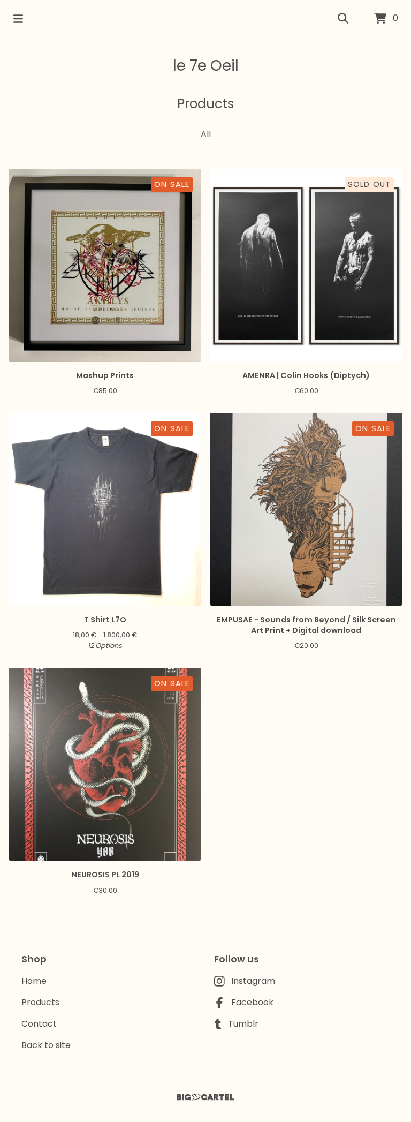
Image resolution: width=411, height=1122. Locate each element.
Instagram (253, 981)
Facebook (252, 1002)
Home (34, 981)
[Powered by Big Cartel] (205, 1097)
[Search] (343, 19)
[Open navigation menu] (18, 18)
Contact (39, 1024)
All (206, 134)
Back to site (46, 1045)
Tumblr (243, 1024)
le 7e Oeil (206, 65)
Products (40, 1002)
